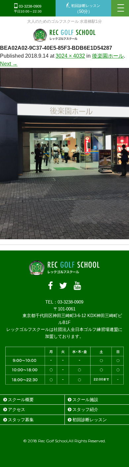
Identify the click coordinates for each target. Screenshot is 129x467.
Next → (9, 64)
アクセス (16, 409)
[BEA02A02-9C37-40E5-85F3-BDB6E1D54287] (64, 235)
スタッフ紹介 (85, 409)
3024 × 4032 (70, 56)
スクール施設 (85, 399)
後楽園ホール (108, 56)
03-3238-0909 (28, 9)
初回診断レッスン (85, 9)
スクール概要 (21, 399)
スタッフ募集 (21, 419)
